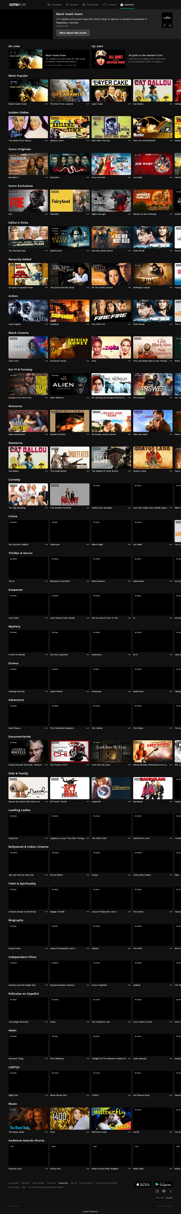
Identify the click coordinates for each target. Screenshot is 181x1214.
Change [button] (169, 1198)
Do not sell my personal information (46, 1187)
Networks (129, 5)
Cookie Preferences (90, 1212)
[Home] (17, 4)
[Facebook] (164, 1191)
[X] (171, 1191)
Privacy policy (86, 1183)
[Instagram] (157, 1191)
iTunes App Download (143, 1184)
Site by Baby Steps (165, 1206)
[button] (73, 33)
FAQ (24, 1187)
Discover (74, 5)
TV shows (111, 5)
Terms (74, 1183)
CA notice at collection (107, 1183)
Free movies (93, 5)
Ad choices (13, 1187)
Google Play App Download (163, 1184)
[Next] (172, 90)
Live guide (57, 5)
